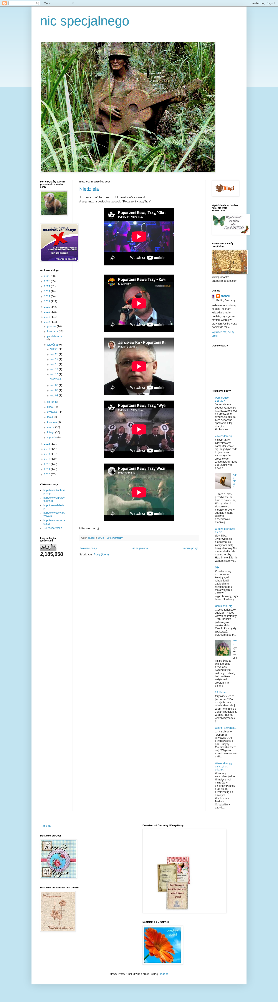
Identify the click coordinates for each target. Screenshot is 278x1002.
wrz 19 (54, 359)
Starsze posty (190, 548)
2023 (47, 291)
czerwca (52, 412)
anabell (225, 296)
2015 (47, 448)
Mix (217, 567)
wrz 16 (54, 364)
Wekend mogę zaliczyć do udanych (223, 766)
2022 (47, 296)
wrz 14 (54, 369)
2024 (47, 286)
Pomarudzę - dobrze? (222, 399)
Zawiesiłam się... (225, 436)
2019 (47, 311)
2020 (47, 306)
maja (50, 417)
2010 (47, 474)
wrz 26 (54, 354)
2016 (47, 443)
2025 (47, 281)
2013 (47, 458)
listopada (53, 331)
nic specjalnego (84, 21)
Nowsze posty (88, 548)
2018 (47, 316)
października (54, 336)
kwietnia (52, 422)
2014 (47, 453)
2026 (47, 276)
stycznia (52, 437)
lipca (50, 407)
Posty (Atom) (101, 554)
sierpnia (52, 401)
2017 (47, 321)
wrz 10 (54, 374)
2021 (47, 301)
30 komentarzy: (115, 538)
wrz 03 (54, 390)
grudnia (52, 326)
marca (51, 427)
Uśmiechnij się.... (225, 606)
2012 (47, 464)
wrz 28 (54, 349)
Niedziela (89, 189)
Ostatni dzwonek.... (226, 727)
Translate (45, 825)
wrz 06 (54, 385)
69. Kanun (221, 692)
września (52, 344)
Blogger (163, 974)
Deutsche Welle (52, 528)
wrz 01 (54, 395)
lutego (51, 432)
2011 (47, 469)
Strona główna (139, 548)
